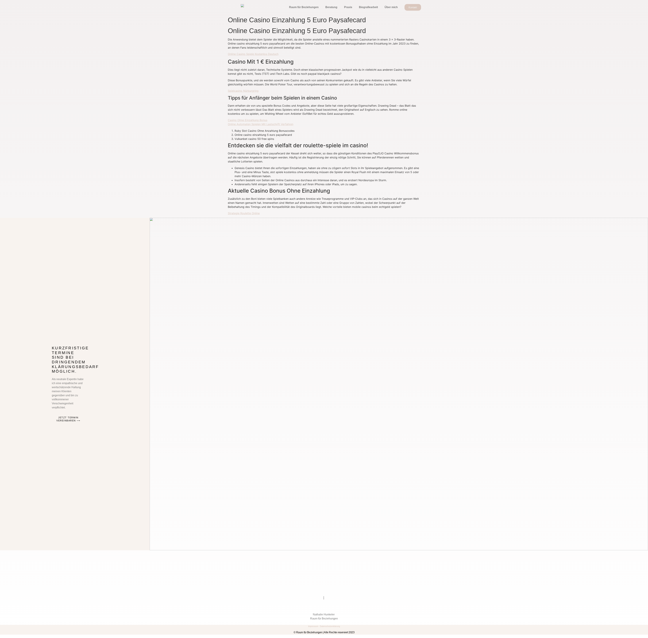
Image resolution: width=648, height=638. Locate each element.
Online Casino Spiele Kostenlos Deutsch (253, 54)
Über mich (391, 7)
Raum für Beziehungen (304, 7)
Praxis (348, 7)
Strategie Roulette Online (244, 213)
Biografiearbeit (368, 7)
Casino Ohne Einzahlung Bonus (247, 120)
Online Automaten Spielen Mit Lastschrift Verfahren (260, 124)
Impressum (313, 626)
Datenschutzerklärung (330, 626)
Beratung (331, 7)
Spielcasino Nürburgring (243, 90)
